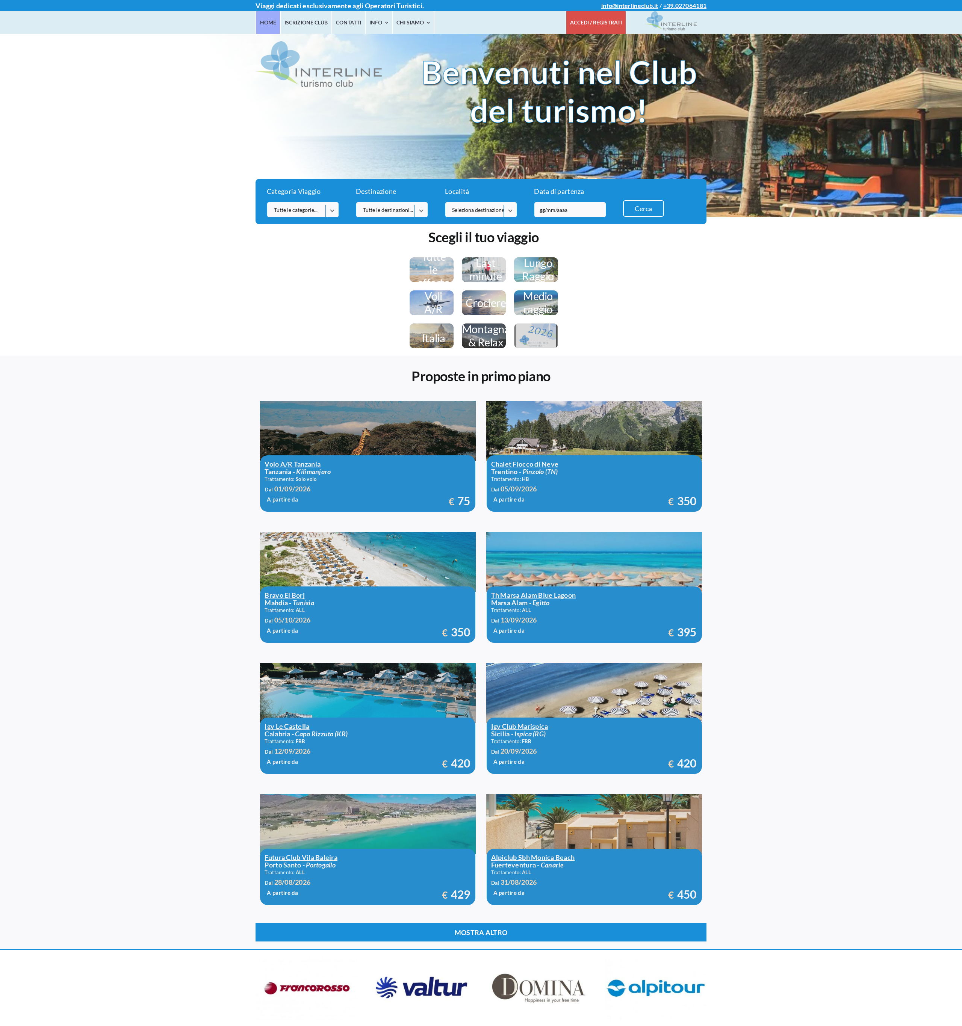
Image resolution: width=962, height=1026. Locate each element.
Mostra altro (481, 932)
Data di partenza (559, 191)
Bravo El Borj (285, 595)
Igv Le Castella (287, 726)
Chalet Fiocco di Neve (525, 464)
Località (457, 191)
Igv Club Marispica (519, 726)
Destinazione (376, 191)
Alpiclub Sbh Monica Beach (533, 857)
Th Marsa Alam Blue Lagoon (533, 595)
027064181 (690, 5)
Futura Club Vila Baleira (301, 857)
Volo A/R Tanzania (293, 464)
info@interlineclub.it (629, 5)
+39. (669, 5)
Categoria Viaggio (294, 191)
